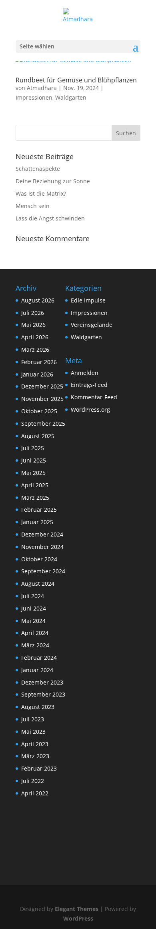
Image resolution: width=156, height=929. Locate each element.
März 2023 (35, 756)
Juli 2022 (32, 781)
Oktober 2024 (39, 559)
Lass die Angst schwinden (50, 218)
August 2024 (37, 583)
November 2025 (42, 398)
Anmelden (84, 372)
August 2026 (37, 300)
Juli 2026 (32, 312)
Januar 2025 (37, 522)
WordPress (78, 918)
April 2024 (34, 633)
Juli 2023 (32, 719)
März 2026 (35, 349)
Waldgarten (70, 97)
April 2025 (34, 485)
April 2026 (34, 337)
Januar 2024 (37, 670)
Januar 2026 (37, 374)
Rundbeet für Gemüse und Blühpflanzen (76, 80)
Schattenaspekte (38, 168)
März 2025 (35, 497)
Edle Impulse (88, 300)
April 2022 (34, 793)
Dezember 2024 (42, 534)
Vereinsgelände (91, 324)
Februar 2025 (39, 509)
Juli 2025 (32, 448)
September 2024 (43, 571)
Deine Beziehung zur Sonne (53, 181)
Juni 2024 (33, 608)
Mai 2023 (33, 731)
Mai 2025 (33, 473)
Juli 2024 (32, 596)
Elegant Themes (76, 909)
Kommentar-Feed (94, 397)
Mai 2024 (33, 621)
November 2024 (42, 547)
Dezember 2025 (42, 386)
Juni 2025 (33, 460)
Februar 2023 (39, 768)
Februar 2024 (39, 657)
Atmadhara (42, 88)
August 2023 (37, 707)
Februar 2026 (39, 362)
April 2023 (34, 744)
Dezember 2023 (42, 682)
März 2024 (35, 645)
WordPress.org (90, 409)
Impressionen (34, 97)
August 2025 (37, 436)
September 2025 (43, 423)
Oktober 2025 (39, 411)
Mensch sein (33, 206)
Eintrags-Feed (89, 384)
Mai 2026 (33, 324)
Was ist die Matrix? (41, 193)
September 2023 (43, 694)
